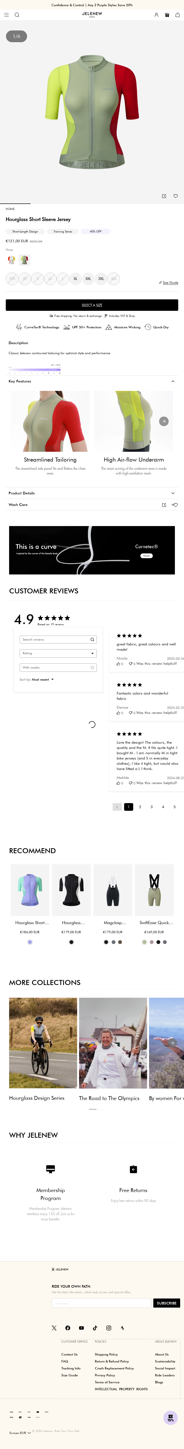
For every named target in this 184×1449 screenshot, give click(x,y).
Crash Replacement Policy (114, 1368)
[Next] (164, 421)
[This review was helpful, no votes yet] (118, 663)
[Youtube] (81, 1328)
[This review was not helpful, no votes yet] (130, 663)
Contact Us (69, 1354)
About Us (162, 1354)
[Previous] (20, 421)
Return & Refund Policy (112, 1361)
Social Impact (165, 1368)
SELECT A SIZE (92, 305)
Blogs (159, 1382)
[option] (92, 112)
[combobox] (58, 653)
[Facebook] (67, 1328)
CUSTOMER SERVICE (74, 1342)
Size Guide (69, 1375)
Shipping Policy (106, 1354)
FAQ (64, 1361)
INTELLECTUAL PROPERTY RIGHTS (121, 1389)
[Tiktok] (95, 1328)
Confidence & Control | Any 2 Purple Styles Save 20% (92, 5)
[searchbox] (54, 639)
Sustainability (165, 1361)
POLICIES (100, 1342)
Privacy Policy (105, 1375)
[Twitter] (54, 1328)
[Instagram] (108, 1328)
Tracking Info (70, 1368)
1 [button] (93, 1109)
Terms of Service (107, 1382)
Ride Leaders (165, 1375)
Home (10, 209)
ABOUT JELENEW (166, 1342)
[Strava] (122, 1328)
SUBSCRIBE (167, 1303)
